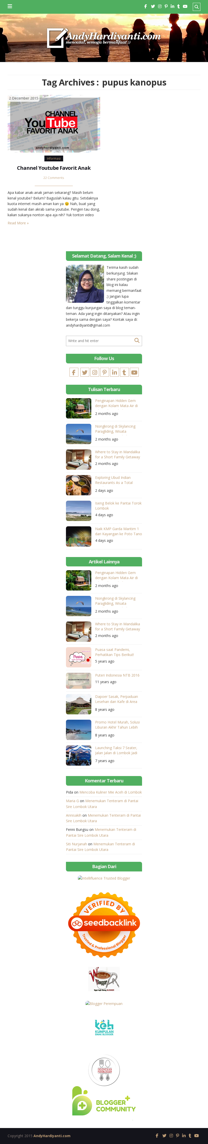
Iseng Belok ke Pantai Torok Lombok (118, 506)
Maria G (72, 800)
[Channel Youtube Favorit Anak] (54, 123)
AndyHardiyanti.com (52, 1135)
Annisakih (73, 815)
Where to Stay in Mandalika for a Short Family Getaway (117, 454)
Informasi (54, 158)
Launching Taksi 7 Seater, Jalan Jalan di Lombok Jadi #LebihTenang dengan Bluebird (116, 751)
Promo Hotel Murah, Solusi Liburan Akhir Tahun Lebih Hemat (117, 725)
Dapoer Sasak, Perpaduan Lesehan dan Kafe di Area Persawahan (116, 699)
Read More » (18, 223)
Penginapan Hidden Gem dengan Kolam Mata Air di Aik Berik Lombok (116, 404)
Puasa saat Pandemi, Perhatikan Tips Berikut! (114, 652)
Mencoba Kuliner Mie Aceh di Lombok (110, 792)
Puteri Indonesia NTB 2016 (117, 675)
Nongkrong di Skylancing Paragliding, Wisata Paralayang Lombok (115, 429)
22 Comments (53, 178)
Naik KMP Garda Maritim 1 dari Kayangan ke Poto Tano (118, 531)
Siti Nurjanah (76, 844)
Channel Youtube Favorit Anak (54, 167)
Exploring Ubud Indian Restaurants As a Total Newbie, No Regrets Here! (116, 480)
